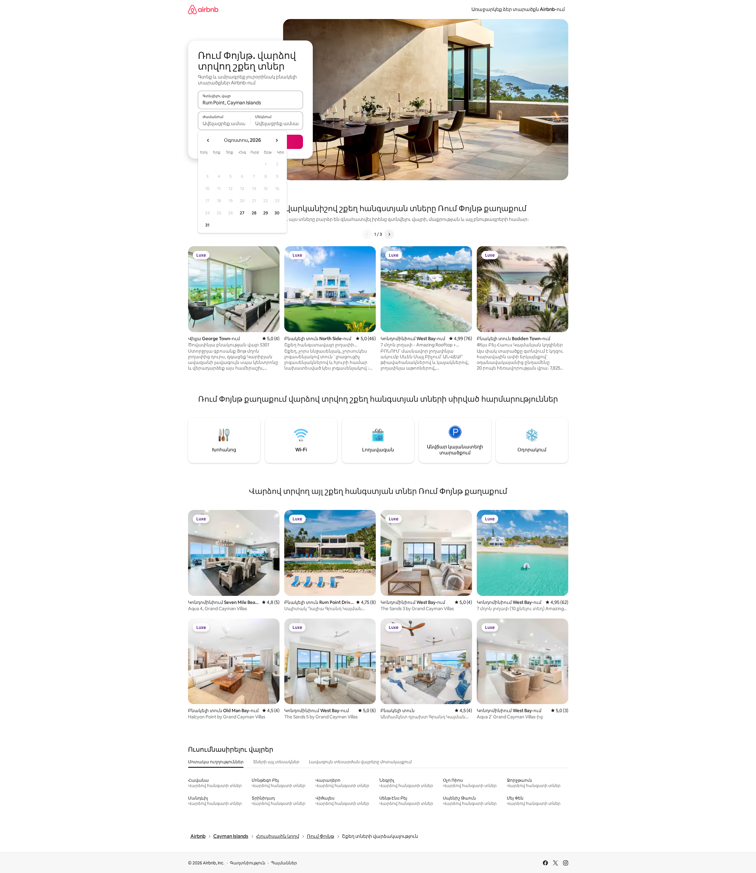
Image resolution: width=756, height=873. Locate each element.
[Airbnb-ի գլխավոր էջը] (203, 9)
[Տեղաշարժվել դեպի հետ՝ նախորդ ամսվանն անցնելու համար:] (208, 140)
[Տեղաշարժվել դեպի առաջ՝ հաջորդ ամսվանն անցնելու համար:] (276, 140)
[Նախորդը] (367, 234)
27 (242, 213)
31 (207, 225)
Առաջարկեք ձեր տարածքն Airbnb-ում (518, 9)
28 (254, 213)
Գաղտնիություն (247, 863)
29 (265, 213)
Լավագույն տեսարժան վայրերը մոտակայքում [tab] (360, 761)
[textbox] (224, 123)
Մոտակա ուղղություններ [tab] (216, 761)
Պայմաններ (284, 863)
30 (277, 213)
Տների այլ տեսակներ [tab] (276, 761)
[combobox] (250, 102)
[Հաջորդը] (389, 234)
